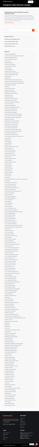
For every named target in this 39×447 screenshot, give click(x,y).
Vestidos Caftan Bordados (10, 357)
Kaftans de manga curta (9, 153)
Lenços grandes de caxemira (10, 264)
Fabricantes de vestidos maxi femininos (12, 107)
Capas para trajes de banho (10, 64)
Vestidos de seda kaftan (9, 362)
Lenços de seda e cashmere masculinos (12, 244)
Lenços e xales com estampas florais (12, 247)
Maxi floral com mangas (9, 305)
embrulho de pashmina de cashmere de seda (13, 79)
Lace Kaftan (7, 180)
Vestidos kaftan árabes (9, 364)
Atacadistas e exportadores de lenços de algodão (14, 55)
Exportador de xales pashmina (10, 91)
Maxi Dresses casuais (9, 300)
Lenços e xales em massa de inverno (12, 251)
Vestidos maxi (22, 421)
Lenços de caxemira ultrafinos (10, 223)
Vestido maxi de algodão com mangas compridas (14, 343)
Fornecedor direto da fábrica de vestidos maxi (13, 114)
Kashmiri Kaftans (8, 173)
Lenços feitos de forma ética (10, 261)
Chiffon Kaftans (8, 67)
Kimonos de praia (8, 175)
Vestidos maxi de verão (9, 374)
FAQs (4, 436)
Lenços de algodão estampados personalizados (13, 211)
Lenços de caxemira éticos (10, 220)
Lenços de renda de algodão (10, 239)
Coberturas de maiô (8, 69)
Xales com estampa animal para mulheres (12, 388)
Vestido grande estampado (10, 335)
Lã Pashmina (7, 177)
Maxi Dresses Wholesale (9, 304)
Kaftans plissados (8, 170)
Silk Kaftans (7, 324)
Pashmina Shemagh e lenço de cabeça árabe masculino (15, 317)
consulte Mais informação (9, 22)
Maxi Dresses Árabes (9, 299)
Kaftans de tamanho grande (10, 162)
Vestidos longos (22, 422)
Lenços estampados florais (10, 257)
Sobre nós (21, 426)
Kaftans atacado (8, 141)
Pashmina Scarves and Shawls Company (12, 316)
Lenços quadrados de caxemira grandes (12, 281)
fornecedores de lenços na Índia (11, 124)
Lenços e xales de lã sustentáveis (11, 249)
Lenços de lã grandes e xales (10, 46)
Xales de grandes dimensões (10, 391)
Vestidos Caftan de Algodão (10, 358)
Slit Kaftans (7, 328)
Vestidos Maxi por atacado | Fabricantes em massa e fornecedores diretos (17, 13)
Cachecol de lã (8, 60)
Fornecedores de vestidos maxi (11, 132)
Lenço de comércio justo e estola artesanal (13, 191)
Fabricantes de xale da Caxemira (11, 108)
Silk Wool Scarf (8, 326)
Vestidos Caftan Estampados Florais (11, 360)
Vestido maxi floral (8, 353)
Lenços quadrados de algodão (10, 276)
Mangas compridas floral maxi (10, 295)
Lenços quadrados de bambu (10, 278)
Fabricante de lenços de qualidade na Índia (12, 39)
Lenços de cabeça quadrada (10, 218)
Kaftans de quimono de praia (10, 158)
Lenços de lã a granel (9, 230)
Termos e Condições (24, 445)
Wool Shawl (7, 382)
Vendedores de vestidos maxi (10, 333)
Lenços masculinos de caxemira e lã (12, 271)
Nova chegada (5, 437)
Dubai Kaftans (7, 78)
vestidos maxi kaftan (9, 379)
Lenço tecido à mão (8, 206)
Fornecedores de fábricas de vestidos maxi (13, 117)
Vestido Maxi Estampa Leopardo (11, 350)
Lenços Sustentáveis (9, 293)
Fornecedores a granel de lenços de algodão (13, 115)
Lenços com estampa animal (10, 208)
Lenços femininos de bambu (10, 263)
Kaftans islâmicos (8, 167)
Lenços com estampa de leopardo (11, 209)
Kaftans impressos (8, 165)
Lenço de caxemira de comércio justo (12, 187)
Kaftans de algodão (8, 148)
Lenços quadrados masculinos (10, 292)
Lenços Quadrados (8, 275)
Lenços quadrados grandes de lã (11, 290)
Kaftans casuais (8, 144)
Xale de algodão (8, 386)
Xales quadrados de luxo (10, 403)
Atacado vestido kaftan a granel (11, 57)
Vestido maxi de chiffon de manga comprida (13, 345)
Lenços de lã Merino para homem (11, 235)
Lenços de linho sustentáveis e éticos (11, 41)
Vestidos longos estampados (10, 369)
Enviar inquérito (5, 434)
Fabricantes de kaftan (9, 96)
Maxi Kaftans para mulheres (10, 307)
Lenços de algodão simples (10, 213)
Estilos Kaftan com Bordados (10, 84)
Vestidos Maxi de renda (9, 372)
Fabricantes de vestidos (9, 103)
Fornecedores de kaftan (9, 119)
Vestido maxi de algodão (9, 341)
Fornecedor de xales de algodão (11, 112)
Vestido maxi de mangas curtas (11, 348)
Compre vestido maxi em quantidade (12, 72)
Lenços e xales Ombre (9, 252)
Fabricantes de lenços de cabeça (11, 98)
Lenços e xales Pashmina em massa (11, 254)
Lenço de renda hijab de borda (11, 197)
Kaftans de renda (8, 160)
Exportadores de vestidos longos (11, 93)
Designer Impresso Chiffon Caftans (11, 74)
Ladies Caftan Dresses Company (11, 182)
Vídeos (4, 439)
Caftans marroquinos (9, 62)
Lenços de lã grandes (9, 232)
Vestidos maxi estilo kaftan (10, 376)
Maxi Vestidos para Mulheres (10, 311)
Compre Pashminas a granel (10, 71)
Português (30, 1)
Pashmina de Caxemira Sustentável (11, 314)
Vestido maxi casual (9, 338)
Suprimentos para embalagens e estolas (12, 329)
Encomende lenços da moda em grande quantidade (14, 83)
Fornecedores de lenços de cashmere (12, 120)
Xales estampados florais (9, 396)
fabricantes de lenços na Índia (11, 100)
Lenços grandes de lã (9, 266)
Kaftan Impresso (8, 138)
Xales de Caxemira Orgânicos (10, 389)
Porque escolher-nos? (6, 432)
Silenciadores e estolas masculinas (11, 321)
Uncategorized (8, 331)
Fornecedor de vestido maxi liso (11, 110)
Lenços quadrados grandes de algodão (12, 288)
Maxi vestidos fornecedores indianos (12, 309)
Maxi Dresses (7, 297)
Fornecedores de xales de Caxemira (11, 134)
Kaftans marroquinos (9, 168)
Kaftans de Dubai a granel (10, 150)
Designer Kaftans (8, 76)
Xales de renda (8, 393)
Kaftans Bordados (8, 143)
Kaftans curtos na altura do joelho (11, 146)
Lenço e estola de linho (9, 199)
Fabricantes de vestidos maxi (10, 105)
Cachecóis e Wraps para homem (11, 59)
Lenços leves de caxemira (10, 269)
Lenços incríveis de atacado (10, 268)
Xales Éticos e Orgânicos (9, 398)
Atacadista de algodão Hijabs (10, 54)
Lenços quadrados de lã (9, 283)
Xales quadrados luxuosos (10, 405)
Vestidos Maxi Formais (9, 377)
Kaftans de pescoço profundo (10, 155)
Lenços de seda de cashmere (10, 242)
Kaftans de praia (8, 156)
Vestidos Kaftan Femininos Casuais (11, 365)
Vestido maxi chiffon (9, 340)
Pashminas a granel (8, 319)
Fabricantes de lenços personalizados (12, 102)
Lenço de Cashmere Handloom (10, 186)
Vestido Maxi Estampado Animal (11, 352)
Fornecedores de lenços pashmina (11, 126)
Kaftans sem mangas (9, 172)
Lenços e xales (22, 418)
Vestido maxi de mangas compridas (11, 346)
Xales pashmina (8, 401)
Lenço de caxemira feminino (10, 189)
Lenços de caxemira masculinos (11, 221)
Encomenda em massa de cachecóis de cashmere (14, 81)
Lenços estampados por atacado (11, 259)
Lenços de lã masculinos (9, 233)
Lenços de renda (8, 237)
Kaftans (21, 419)
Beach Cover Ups (23, 424)
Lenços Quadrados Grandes (10, 287)
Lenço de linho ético (9, 194)
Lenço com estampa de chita (10, 184)
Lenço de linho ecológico (9, 192)
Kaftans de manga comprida (10, 151)
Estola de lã (7, 86)
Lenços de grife (8, 228)
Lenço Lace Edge (8, 204)
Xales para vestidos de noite (10, 400)
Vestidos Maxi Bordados (9, 370)
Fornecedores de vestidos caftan (11, 127)
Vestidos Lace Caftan (9, 367)
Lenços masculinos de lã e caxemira (11, 43)
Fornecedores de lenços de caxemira (12, 122)
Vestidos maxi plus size (9, 381)
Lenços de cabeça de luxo (10, 216)
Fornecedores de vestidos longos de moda (13, 129)
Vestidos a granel (8, 355)
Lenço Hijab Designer (9, 203)
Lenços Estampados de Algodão (11, 256)
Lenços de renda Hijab (9, 240)
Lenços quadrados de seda (10, 285)
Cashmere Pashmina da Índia (10, 66)
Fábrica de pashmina (9, 95)
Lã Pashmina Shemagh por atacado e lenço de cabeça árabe (16, 179)
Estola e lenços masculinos (10, 88)
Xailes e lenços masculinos (10, 384)
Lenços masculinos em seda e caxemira (12, 273)
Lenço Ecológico (8, 201)
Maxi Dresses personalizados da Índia (12, 302)
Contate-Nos (22, 427)
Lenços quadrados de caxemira (11, 280)
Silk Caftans (7, 323)
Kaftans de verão (8, 163)
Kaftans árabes (8, 139)
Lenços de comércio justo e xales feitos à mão (13, 225)
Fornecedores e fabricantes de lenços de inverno (14, 136)
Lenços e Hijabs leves (9, 245)
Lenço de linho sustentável (10, 196)
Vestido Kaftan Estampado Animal (11, 336)
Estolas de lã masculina (9, 90)
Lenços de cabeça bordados (10, 215)
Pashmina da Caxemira (9, 312)
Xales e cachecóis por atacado (10, 394)
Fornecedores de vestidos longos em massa (13, 131)
